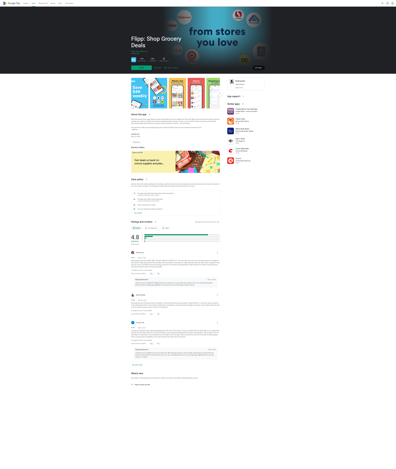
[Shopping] (136, 142)
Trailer (258, 68)
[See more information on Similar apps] (242, 103)
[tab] (26, 3)
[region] (160, 59)
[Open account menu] (392, 3)
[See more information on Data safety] (146, 179)
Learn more (239, 88)
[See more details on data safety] (138, 212)
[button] (139, 93)
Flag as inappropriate (140, 384)
